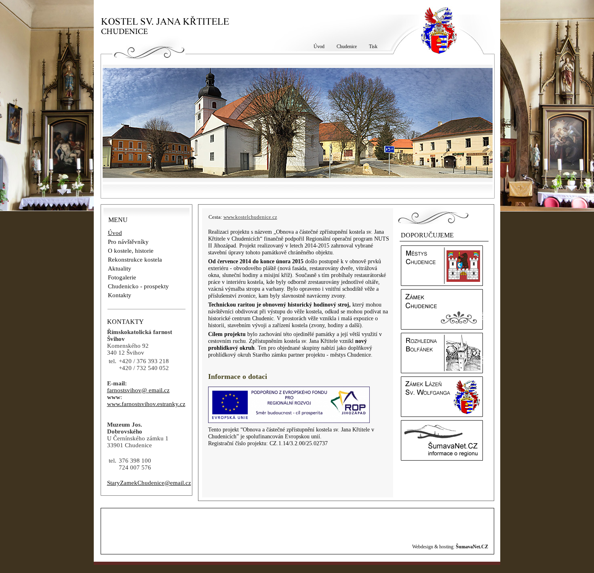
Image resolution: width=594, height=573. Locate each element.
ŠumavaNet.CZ (472, 547)
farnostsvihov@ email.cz (138, 390)
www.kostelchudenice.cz (250, 217)
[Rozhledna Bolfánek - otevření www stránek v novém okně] (442, 371)
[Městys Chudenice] (442, 284)
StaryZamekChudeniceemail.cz (149, 483)
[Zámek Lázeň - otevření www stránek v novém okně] (442, 415)
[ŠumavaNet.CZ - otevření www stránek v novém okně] (442, 458)
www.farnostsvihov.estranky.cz (146, 404)
